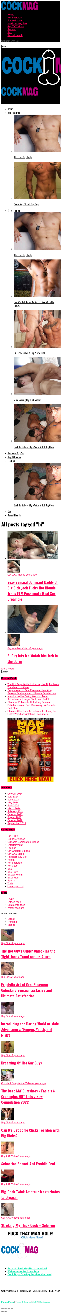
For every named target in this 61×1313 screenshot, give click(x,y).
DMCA (35, 1302)
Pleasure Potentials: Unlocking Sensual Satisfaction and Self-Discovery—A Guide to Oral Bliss (32, 705)
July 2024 (13, 796)
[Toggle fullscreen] (9, 1308)
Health (11, 859)
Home (11, 14)
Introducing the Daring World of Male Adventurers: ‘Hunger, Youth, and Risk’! (28, 698)
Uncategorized (15, 886)
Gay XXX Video (16, 26)
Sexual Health (15, 35)
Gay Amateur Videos (19, 850)
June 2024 (13, 799)
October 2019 (15, 820)
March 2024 (14, 808)
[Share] (5, 1308)
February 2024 (15, 811)
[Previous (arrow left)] (2, 1311)
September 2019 (17, 823)
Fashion (12, 29)
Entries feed (14, 901)
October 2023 (15, 814)
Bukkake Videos (16, 839)
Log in (11, 899)
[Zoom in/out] (12, 1308)
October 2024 (15, 793)
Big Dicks (13, 836)
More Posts (7, 668)
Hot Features (15, 17)
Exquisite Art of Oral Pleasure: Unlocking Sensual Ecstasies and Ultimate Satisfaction (32, 692)
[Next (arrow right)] (5, 1311)
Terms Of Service (23, 1302)
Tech (10, 883)
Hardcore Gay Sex (17, 23)
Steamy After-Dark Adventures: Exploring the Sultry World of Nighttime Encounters (32, 713)
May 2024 (13, 802)
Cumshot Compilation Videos (23, 841)
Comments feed (16, 904)
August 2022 (14, 817)
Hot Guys (13, 865)
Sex (10, 32)
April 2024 (13, 805)
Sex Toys (13, 871)
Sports (11, 880)
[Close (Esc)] (2, 1308)
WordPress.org (16, 907)
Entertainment (15, 20)
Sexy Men (13, 877)
